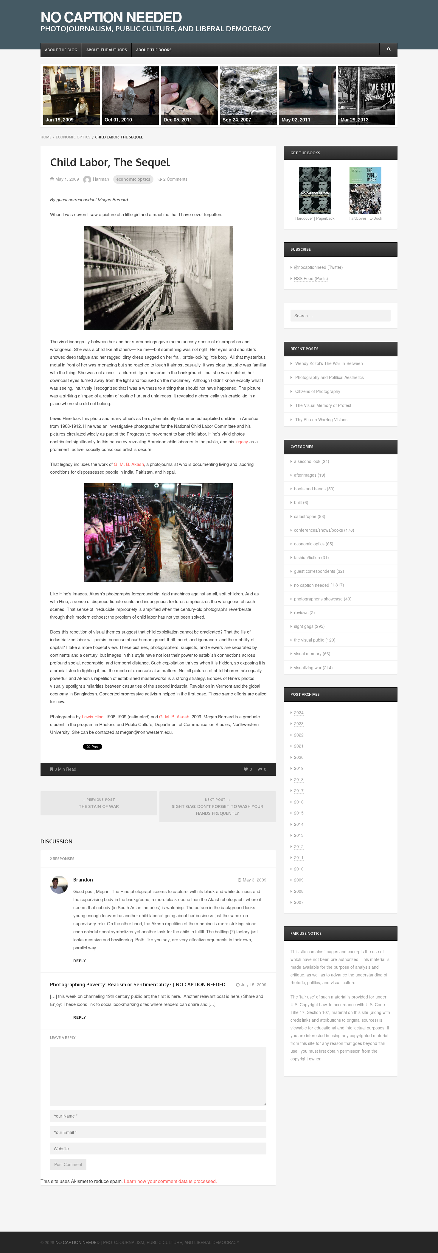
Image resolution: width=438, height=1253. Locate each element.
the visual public (309, 640)
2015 (299, 813)
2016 (299, 802)
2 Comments (175, 179)
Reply (79, 960)
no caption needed (311, 585)
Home (46, 137)
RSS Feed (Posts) (311, 278)
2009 (299, 880)
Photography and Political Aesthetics (329, 377)
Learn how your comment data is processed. (170, 1181)
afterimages (305, 475)
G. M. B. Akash (129, 464)
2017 (299, 790)
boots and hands (310, 488)
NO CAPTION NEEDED (111, 16)
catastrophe (305, 516)
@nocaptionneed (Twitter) (318, 267)
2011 (299, 857)
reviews (301, 612)
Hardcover (304, 218)
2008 (299, 891)
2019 (299, 768)
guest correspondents (314, 571)
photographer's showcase (318, 599)
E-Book (375, 218)
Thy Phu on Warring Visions (321, 419)
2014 (299, 824)
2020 (299, 757)
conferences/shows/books (318, 530)
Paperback (325, 218)
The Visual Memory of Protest (323, 405)
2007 (299, 902)
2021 (299, 746)
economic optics (73, 137)
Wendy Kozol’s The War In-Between (329, 363)
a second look (307, 461)
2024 (299, 712)
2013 (299, 835)
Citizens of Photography (317, 391)
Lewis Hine (92, 716)
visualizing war (307, 667)
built (298, 502)
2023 (299, 723)
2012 (299, 846)
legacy (241, 441)
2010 (299, 869)
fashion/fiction (307, 557)
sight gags (303, 626)
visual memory (307, 653)
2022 (299, 735)
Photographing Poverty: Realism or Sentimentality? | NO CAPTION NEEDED (138, 984)
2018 (299, 779)
